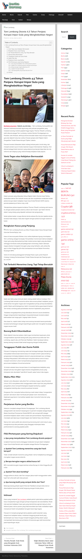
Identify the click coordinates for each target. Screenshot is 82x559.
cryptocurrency (68, 215)
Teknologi (5, 20)
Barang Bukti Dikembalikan (15, 54)
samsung (65, 286)
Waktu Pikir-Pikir (12, 58)
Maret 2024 (64, 394)
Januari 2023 (65, 435)
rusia (73, 283)
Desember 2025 (66, 333)
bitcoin (64, 198)
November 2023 (66, 406)
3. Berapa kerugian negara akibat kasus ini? (20, 67)
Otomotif (60, 15)
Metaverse (66, 269)
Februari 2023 (65, 433)
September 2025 (66, 342)
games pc (65, 252)
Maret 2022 (64, 465)
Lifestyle (63, 85)
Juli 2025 (63, 348)
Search (72, 37)
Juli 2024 (63, 383)
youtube (63, 293)
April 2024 (64, 392)
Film (27, 15)
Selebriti (70, 15)
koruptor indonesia (11, 530)
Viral (13, 20)
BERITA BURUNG (67, 193)
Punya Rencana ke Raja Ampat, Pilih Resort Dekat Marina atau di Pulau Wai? (67, 490)
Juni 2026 (64, 315)
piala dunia (65, 274)
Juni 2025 (64, 351)
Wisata (29, 20)
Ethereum (65, 224)
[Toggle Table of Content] (50, 42)
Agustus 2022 (65, 450)
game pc (65, 247)
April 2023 (64, 427)
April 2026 (64, 321)
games (64, 249)
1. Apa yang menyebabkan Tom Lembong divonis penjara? (23, 63)
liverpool (72, 261)
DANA (63, 219)
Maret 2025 (64, 359)
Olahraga (51, 15)
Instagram (65, 259)
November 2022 (66, 441)
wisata (73, 290)
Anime (4, 15)
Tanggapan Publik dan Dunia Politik (17, 56)
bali (68, 188)
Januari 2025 (65, 365)
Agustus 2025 (65, 345)
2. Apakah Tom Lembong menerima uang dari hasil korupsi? (24, 65)
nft (63, 271)
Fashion (63, 65)
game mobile (67, 234)
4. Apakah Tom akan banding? (17, 68)
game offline (64, 236)
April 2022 (64, 462)
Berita (63, 56)
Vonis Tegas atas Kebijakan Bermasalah (18, 49)
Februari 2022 (65, 468)
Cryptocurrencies (67, 210)
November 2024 (66, 371)
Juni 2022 (64, 456)
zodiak (69, 293)
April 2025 (64, 356)
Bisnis (12, 15)
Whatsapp (65, 290)
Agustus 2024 (65, 380)
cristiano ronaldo (66, 203)
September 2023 (66, 412)
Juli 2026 (64, 312)
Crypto (67, 206)
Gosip (43, 15)
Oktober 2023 (65, 409)
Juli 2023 (63, 418)
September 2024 (66, 377)
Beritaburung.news (10, 126)
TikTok (71, 285)
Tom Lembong (22, 499)
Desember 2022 (66, 438)
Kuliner (21, 20)
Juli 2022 (63, 453)
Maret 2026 (64, 324)
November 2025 (66, 336)
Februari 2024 (65, 397)
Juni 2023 (64, 421)
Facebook (64, 226)
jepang (72, 259)
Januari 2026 (65, 330)
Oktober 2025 (65, 339)
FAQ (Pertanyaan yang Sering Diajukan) (18, 62)
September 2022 (66, 447)
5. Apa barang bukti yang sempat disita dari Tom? (21, 70)
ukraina (71, 288)
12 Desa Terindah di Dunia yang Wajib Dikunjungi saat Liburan (68, 138)
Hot (62, 76)
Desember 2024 (66, 368)
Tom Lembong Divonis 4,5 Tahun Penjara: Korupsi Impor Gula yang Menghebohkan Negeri (28, 46)
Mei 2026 (64, 318)
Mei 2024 (64, 389)
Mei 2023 (64, 424)
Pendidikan (64, 94)
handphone (65, 254)
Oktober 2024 (65, 374)
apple (63, 188)
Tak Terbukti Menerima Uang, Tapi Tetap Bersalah (21, 52)
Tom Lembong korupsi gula (33, 530)
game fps (65, 232)
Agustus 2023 (65, 415)
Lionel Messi (65, 261)
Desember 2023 (66, 403)
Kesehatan (64, 79)
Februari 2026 (65, 327)
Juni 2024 (64, 386)
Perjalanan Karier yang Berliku (16, 60)
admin (20, 38)
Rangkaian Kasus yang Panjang (16, 50)
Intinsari (10, 72)
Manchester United (67, 264)
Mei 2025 (64, 353)
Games (35, 15)
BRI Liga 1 (65, 201)
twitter (64, 288)
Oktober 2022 (65, 444)
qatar (63, 283)
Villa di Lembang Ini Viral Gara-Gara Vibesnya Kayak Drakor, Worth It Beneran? (67, 505)
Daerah (20, 15)
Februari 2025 (65, 362)
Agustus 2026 (65, 309)
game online (67, 242)
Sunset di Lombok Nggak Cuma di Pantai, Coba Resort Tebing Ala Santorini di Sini (68, 498)
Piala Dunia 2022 (66, 279)
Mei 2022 (64, 459)
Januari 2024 (65, 400)
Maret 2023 (64, 430)
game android (67, 229)
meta (63, 266)
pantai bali (68, 271)
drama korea (66, 222)
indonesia (65, 257)
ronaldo (67, 283)
